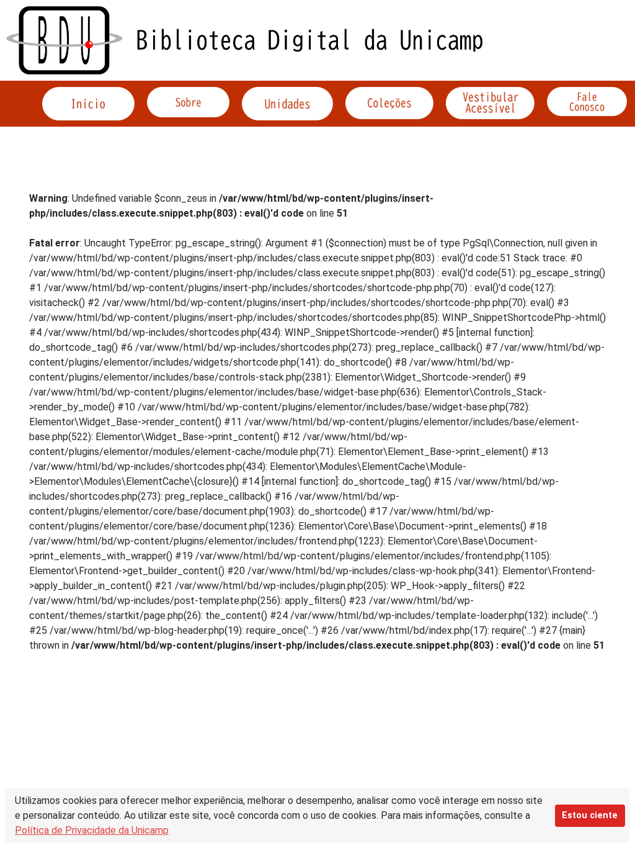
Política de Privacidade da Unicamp (92, 830)
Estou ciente (590, 815)
